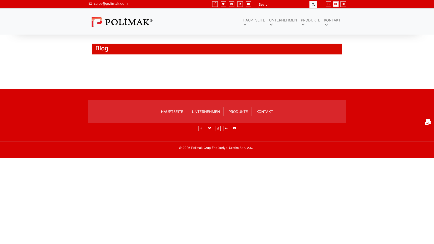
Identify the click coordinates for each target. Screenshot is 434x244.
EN (328, 4)
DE (336, 4)
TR (343, 4)
